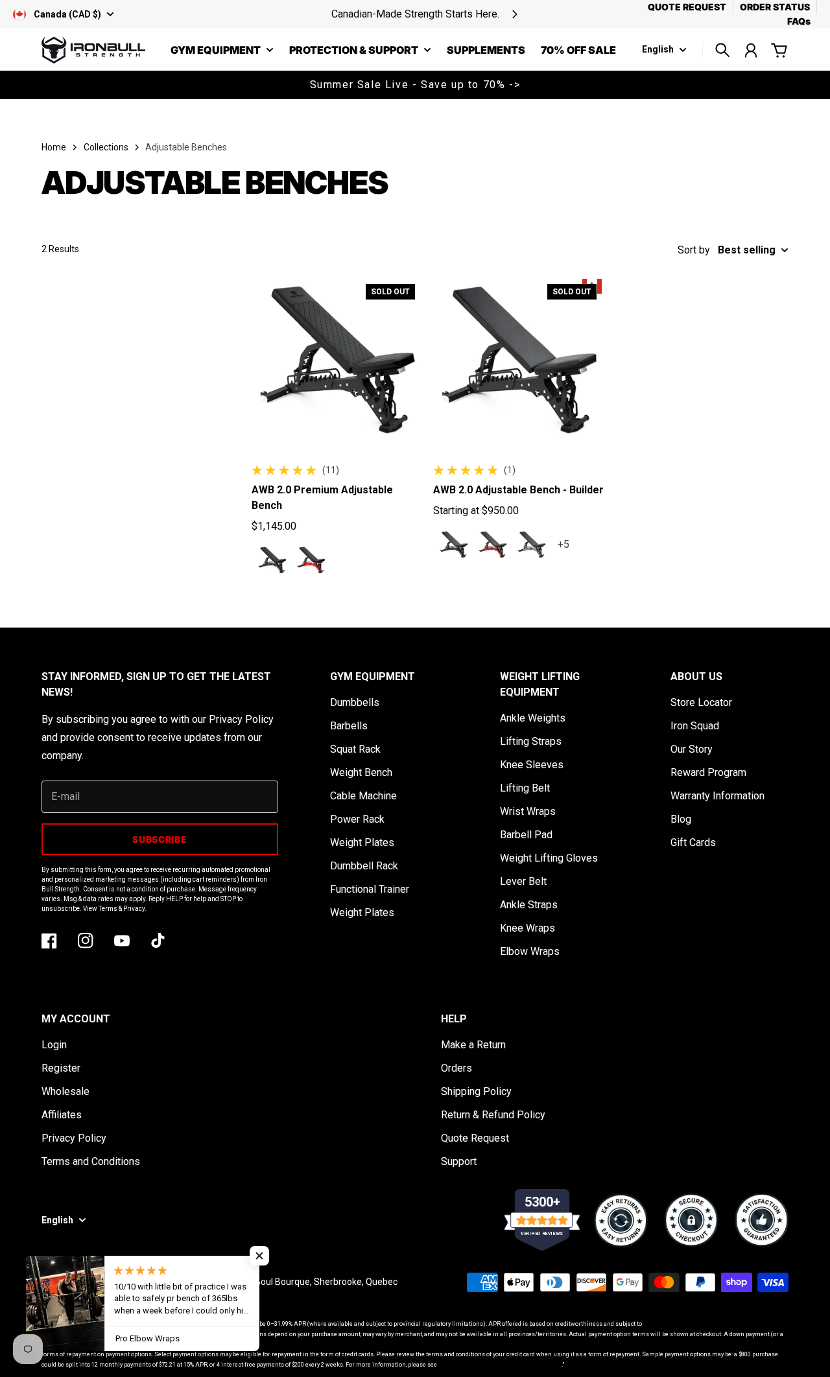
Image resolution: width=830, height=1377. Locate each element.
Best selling (747, 250)
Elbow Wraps (530, 951)
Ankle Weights (532, 718)
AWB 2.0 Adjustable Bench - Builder (518, 490)
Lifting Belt (525, 788)
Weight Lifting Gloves (549, 858)
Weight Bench (361, 772)
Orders (456, 1068)
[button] (259, 1255)
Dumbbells (354, 702)
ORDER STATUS (775, 6)
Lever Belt (523, 881)
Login (54, 1045)
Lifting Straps (531, 741)
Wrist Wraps (528, 811)
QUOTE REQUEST (687, 6)
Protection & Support (353, 50)
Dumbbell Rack (364, 866)
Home (54, 147)
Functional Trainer (369, 889)
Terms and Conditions (91, 1161)
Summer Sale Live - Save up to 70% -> (415, 84)
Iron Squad (694, 726)
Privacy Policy (74, 1138)
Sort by (694, 250)
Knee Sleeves (531, 765)
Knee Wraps (527, 928)
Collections (106, 147)
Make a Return (473, 1045)
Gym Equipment (216, 50)
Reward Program (708, 772)
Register (61, 1068)
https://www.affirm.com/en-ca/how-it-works (500, 1364)
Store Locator (701, 702)
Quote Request (475, 1138)
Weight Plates (362, 842)
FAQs (799, 21)
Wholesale (65, 1091)
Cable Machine (363, 796)
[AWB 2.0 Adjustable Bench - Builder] (520, 360)
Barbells (349, 726)
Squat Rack (355, 749)
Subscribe (159, 839)
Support (459, 1161)
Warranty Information (717, 796)
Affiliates (62, 1115)
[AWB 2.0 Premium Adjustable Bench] (338, 360)
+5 (563, 544)
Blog (680, 819)
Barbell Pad (526, 835)
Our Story (691, 749)
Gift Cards (693, 842)
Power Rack (357, 819)
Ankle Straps (529, 905)
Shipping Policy (476, 1091)
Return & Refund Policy (493, 1115)
